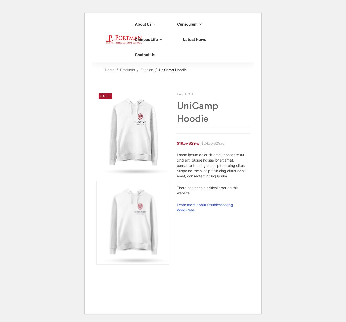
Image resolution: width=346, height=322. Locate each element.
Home (109, 70)
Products (127, 70)
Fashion (147, 70)
